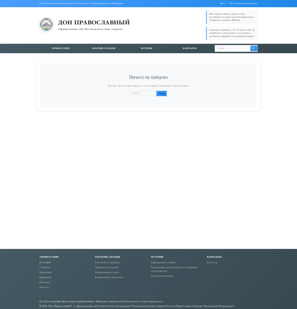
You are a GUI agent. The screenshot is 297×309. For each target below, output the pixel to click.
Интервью (44, 282)
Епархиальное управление (109, 277)
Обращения (45, 277)
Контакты (190, 48)
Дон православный (94, 22)
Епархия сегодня (104, 48)
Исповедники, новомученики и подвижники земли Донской (174, 269)
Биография (45, 263)
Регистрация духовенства (244, 3)
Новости (44, 287)
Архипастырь (61, 48)
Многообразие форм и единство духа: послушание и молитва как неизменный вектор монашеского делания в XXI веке (231, 17)
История (146, 48)
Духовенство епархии (106, 268)
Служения (44, 268)
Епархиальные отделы (107, 272)
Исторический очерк (162, 276)
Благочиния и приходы (107, 263)
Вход (223, 3)
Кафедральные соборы (163, 263)
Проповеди (45, 272)
